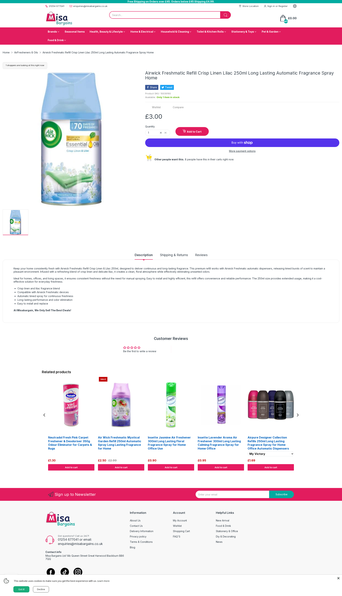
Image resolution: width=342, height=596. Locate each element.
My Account (180, 520)
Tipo (288, 473)
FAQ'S (176, 536)
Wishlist (177, 525)
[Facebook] (50, 572)
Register (283, 6)
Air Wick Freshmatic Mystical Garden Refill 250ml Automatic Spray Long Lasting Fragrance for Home (119, 443)
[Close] (338, 578)
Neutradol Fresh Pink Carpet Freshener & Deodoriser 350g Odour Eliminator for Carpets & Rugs (70, 443)
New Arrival (222, 520)
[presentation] (44, 415)
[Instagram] (78, 572)
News (219, 541)
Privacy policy (138, 536)
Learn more (103, 580)
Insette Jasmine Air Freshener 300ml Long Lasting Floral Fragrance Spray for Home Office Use (169, 443)
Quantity (150, 126)
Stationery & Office (227, 531)
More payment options (242, 151)
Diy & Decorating (226, 536)
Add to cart (71, 467)
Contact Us (136, 525)
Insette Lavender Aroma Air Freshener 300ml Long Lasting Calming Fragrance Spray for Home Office (219, 443)
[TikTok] (64, 572)
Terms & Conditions (141, 541)
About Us (135, 520)
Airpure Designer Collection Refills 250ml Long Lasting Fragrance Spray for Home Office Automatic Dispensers (268, 443)
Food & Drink (223, 525)
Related (296, 473)
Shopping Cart (181, 531)
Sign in (271, 6)
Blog (132, 547)
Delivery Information (141, 531)
